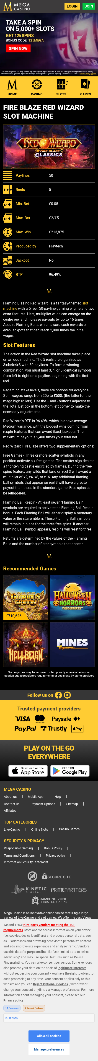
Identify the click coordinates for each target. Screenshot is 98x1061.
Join (89, 6)
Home (12, 94)
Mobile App (36, 797)
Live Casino (12, 830)
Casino (37, 94)
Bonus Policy (53, 848)
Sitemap (72, 804)
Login (72, 6)
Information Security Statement (26, 862)
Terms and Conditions (19, 856)
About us (10, 797)
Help (58, 797)
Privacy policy (55, 856)
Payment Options (43, 804)
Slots (61, 94)
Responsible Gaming (18, 848)
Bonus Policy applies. (88, 74)
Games (85, 94)
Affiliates (10, 811)
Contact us (11, 804)
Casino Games (69, 829)
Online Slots (39, 830)
